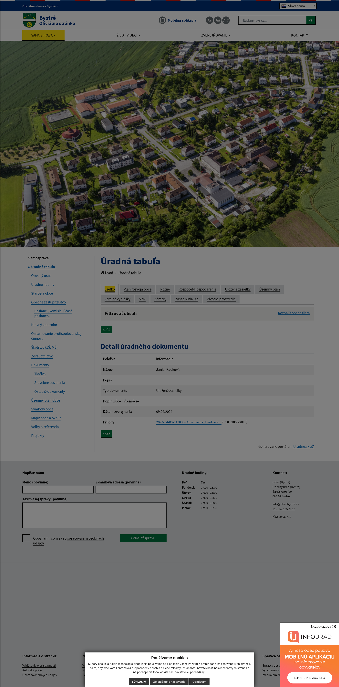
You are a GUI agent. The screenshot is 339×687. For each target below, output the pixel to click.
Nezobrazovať (322, 626)
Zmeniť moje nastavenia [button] (169, 681)
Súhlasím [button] (139, 681)
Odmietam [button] (199, 681)
